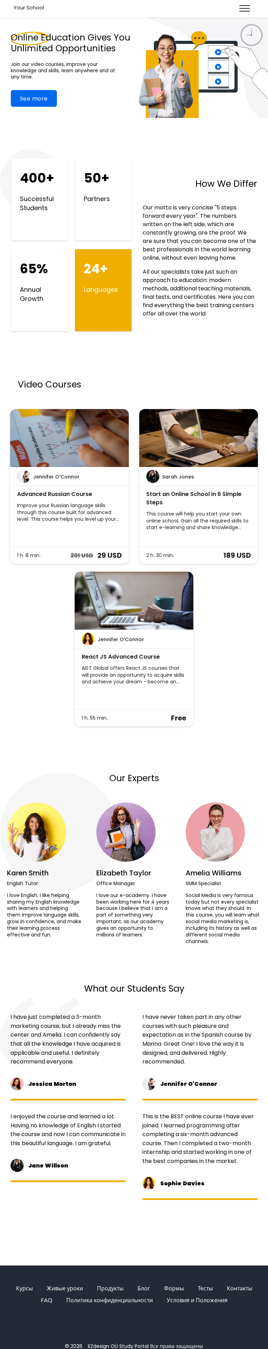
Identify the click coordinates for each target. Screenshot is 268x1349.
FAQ (46, 1300)
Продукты (110, 1288)
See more (34, 98)
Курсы (24, 1288)
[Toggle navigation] (244, 8)
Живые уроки (65, 1288)
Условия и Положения (197, 1300)
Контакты (239, 1288)
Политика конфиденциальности (109, 1300)
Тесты (205, 1288)
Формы (174, 1288)
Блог (143, 1288)
